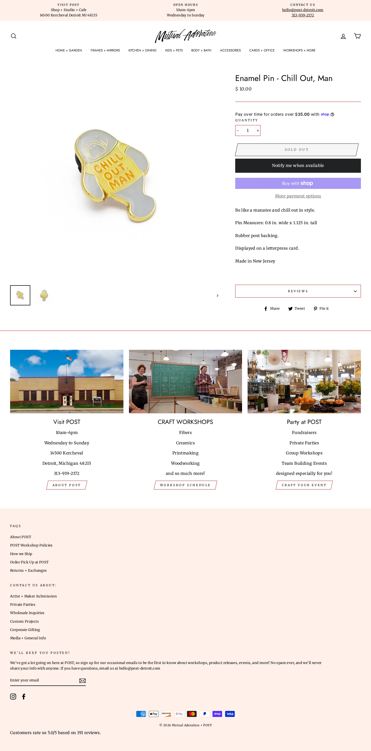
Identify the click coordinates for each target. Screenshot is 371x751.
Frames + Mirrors (105, 50)
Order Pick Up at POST (29, 562)
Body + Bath (201, 50)
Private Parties (22, 604)
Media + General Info (28, 638)
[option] (68, 10)
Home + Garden (69, 50)
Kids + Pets (174, 50)
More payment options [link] (298, 195)
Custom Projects (24, 621)
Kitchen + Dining (142, 50)
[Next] (215, 295)
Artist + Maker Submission (33, 596)
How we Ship (21, 554)
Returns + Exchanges (28, 570)
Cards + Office (262, 50)
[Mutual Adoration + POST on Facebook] (24, 697)
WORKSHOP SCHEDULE (185, 485)
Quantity (246, 120)
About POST (20, 537)
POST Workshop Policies (31, 545)
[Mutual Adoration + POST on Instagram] (13, 697)
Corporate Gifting (25, 630)
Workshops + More (299, 50)
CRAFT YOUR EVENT (304, 485)
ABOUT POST (66, 485)
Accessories (230, 50)
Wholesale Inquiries (27, 613)
